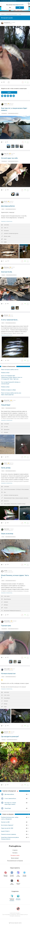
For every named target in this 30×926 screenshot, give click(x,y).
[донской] (2, 732)
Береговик (6, 529)
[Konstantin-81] (2, 23)
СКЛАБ (5, 570)
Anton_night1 (7, 668)
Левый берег (8, 808)
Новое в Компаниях (8, 366)
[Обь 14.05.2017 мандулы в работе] (22, 52)
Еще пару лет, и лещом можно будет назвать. (10, 803)
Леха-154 (6, 153)
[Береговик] (2, 529)
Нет (10, 7)
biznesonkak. (7, 621)
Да (19, 7)
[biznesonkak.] (2, 621)
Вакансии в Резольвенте (18, 899)
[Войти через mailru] (8, 96)
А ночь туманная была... (11, 798)
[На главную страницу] (15, 846)
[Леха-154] (2, 154)
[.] (7, 52)
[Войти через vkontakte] (2, 96)
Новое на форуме (8, 814)
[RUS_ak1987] (2, 401)
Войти (9, 92)
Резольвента (12, 900)
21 (3, 261)
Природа (3, 739)
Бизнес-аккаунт (15, 858)
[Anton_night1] (2, 669)
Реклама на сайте (15, 855)
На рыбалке (4, 113)
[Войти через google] (14, 96)
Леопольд (6, 267)
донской (6, 731)
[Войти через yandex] (11, 96)
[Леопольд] (2, 268)
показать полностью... (7, 221)
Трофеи (3, 275)
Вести (3, 209)
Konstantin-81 (7, 22)
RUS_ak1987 (7, 400)
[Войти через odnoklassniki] (5, 96)
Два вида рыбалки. (9, 794)
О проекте (15, 850)
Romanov (6, 315)
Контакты (15, 852)
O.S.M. (5, 103)
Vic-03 (5, 201)
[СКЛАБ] (2, 571)
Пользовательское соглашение (15, 860)
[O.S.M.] (2, 104)
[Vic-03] (2, 202)
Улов (3, 536)
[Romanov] (2, 316)
